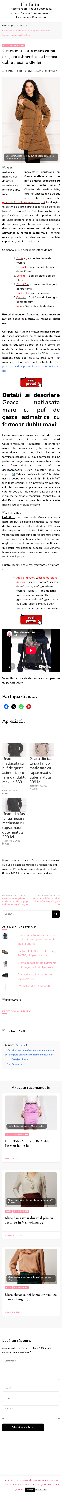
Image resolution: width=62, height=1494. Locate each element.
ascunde (21, 1045)
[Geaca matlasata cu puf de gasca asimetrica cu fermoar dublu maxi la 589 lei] (14, 750)
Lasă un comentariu (46, 71)
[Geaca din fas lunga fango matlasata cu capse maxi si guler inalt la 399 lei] (41, 750)
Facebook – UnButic (16, 1011)
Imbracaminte (17, 45)
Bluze (8, 1211)
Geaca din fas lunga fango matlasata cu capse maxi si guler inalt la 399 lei (40, 770)
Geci (5, 45)
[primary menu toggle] (3, 11)
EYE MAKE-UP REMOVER (34, 986)
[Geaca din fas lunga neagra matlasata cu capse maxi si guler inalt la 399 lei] (14, 805)
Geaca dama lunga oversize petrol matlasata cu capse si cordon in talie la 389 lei (38, 939)
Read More (41, 1489)
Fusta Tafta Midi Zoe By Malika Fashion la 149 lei (28, 1143)
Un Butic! (31, 4)
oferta (38, 349)
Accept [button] (30, 1489)
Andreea (9, 71)
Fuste (9, 1134)
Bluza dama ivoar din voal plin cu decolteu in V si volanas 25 (29, 1220)
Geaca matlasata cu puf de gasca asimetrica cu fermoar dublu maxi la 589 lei (14, 772)
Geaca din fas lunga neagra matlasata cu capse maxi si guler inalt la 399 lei (13, 825)
